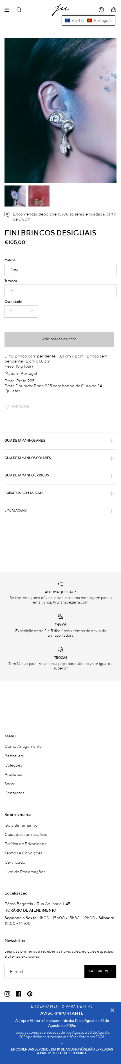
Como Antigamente (23, 746)
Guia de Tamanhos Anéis (25, 440)
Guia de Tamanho (21, 824)
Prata (14, 270)
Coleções (13, 764)
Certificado (15, 861)
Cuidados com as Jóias (26, 834)
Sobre (10, 783)
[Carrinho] (113, 10)
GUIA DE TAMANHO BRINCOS (27, 475)
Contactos (14, 792)
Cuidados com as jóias (24, 493)
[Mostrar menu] (9, 10)
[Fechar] (112, 1010)
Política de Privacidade (26, 843)
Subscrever (100, 971)
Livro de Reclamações (25, 871)
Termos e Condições (23, 852)
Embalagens (15, 510)
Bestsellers (14, 755)
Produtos (13, 774)
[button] (88, 20)
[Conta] (101, 10)
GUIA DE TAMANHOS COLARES (28, 458)
